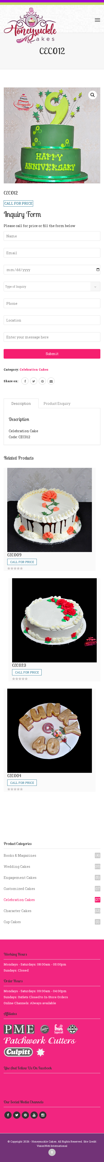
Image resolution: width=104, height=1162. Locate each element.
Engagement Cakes (20, 877)
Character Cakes (17, 910)
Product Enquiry (57, 403)
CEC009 (14, 555)
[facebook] (25, 381)
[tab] (21, 403)
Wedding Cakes (17, 866)
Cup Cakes (12, 922)
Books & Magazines (20, 855)
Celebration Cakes (34, 369)
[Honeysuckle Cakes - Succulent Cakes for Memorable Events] (30, 20)
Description (21, 403)
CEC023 (19, 665)
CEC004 (14, 775)
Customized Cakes (19, 888)
